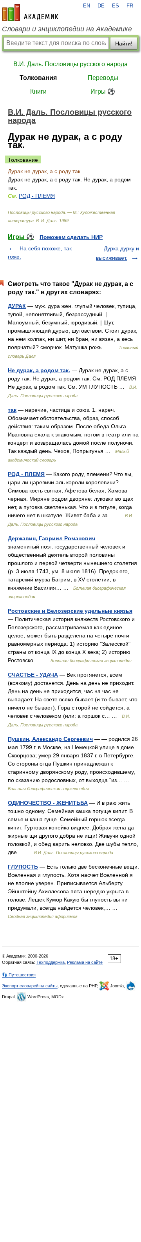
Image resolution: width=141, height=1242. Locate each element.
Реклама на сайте (85, 962)
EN (86, 6)
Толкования (38, 77)
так (12, 410)
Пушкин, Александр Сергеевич (50, 739)
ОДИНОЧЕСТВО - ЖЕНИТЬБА (48, 803)
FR (130, 6)
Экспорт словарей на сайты (30, 985)
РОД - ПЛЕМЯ (37, 196)
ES (115, 6)
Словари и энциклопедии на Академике (67, 29)
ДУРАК (17, 306)
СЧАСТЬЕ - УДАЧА (33, 675)
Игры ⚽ (102, 91)
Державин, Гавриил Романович (51, 538)
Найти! (123, 43)
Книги (38, 91)
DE (101, 6)
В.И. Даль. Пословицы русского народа (70, 64)
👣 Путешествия (19, 974)
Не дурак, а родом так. (39, 370)
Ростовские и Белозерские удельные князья (70, 611)
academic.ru (30, 12)
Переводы (103, 77)
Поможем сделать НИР (71, 237)
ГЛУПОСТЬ (23, 867)
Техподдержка (50, 962)
